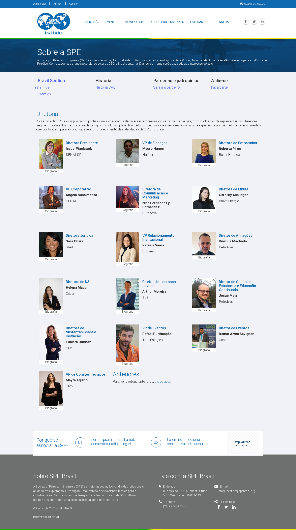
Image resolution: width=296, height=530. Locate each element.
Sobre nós (91, 22)
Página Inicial (39, 3)
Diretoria (44, 88)
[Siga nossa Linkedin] (237, 507)
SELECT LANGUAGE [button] (254, 4)
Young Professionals (167, 22)
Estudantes (199, 22)
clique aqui (162, 381)
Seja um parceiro (166, 87)
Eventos (112, 22)
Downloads (223, 22)
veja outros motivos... (242, 443)
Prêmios (44, 94)
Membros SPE (135, 22)
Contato (73, 3)
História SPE (105, 87)
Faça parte (219, 87)
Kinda (55, 516)
